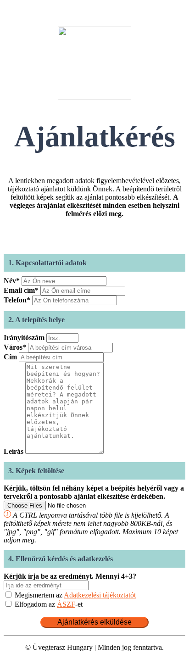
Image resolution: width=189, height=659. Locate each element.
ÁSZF (66, 604)
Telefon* (17, 300)
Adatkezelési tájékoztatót (100, 595)
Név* (12, 281)
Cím (10, 357)
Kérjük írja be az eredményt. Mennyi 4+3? (70, 576)
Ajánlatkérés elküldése (94, 622)
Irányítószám (24, 337)
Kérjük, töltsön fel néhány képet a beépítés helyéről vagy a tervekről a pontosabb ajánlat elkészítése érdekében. (94, 492)
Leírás (13, 451)
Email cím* (21, 290)
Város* (15, 347)
